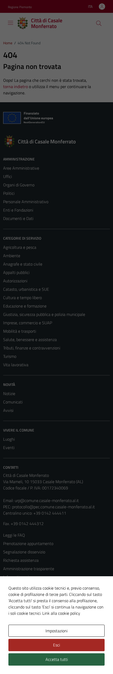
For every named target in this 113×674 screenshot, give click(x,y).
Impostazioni (56, 631)
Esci (56, 645)
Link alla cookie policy (61, 613)
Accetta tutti (56, 659)
